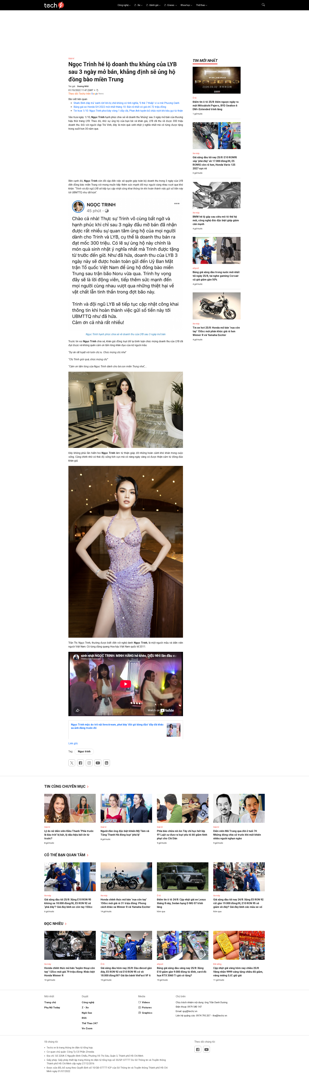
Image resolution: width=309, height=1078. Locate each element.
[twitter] (71, 762)
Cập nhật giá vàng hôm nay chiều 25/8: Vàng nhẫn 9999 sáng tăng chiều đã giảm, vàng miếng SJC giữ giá (238, 972)
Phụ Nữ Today (52, 1007)
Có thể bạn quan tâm (65, 855)
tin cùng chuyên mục (65, 786)
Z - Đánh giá (152, 5)
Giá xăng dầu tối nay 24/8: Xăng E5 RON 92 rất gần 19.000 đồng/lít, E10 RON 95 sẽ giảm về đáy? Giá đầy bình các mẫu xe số (238, 903)
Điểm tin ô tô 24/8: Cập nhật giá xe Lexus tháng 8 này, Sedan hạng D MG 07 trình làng (181, 903)
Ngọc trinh (84, 751)
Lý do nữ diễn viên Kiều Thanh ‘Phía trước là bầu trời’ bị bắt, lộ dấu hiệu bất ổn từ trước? (69, 835)
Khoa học (185, 5)
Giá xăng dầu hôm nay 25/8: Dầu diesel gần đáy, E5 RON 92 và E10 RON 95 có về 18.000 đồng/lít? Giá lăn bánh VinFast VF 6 (126, 972)
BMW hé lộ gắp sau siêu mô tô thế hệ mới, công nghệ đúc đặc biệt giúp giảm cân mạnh (216, 220)
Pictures (147, 1007)
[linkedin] (106, 762)
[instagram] (89, 762)
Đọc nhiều (54, 924)
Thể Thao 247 (90, 1023)
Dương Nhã (83, 86)
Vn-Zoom (87, 1028)
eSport (196, 268)
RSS (84, 1018)
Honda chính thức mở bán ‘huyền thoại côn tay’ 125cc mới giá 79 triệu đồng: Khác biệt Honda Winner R (69, 972)
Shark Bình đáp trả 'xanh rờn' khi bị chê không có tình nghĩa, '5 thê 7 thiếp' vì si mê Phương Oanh (126, 103)
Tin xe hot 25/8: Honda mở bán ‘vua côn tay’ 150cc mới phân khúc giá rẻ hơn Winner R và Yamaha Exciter (216, 331)
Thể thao (200, 5)
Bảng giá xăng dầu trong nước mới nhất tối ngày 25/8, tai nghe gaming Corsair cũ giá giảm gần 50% (216, 276)
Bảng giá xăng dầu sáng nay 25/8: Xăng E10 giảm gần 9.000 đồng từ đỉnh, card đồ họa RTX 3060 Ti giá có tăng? (181, 972)
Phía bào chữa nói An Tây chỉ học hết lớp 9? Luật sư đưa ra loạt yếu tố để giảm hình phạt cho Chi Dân (182, 835)
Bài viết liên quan (77, 99)
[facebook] (80, 762)
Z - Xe (137, 5)
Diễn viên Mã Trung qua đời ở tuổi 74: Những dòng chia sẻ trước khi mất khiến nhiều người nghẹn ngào (237, 835)
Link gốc (73, 743)
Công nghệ (123, 5)
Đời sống (217, 964)
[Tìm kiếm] (261, 5)
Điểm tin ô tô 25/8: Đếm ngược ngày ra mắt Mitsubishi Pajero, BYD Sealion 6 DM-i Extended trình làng (216, 105)
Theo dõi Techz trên (79, 93)
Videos (146, 1002)
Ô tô (195, 98)
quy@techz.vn (190, 1011)
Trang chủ (50, 1002)
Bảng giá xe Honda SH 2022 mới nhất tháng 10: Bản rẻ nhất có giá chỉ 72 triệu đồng (120, 106)
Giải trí (71, 58)
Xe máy (196, 153)
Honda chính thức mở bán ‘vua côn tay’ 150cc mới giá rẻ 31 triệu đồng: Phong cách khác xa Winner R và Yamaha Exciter (125, 903)
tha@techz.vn (220, 1015)
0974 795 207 (203, 1015)
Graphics (147, 1012)
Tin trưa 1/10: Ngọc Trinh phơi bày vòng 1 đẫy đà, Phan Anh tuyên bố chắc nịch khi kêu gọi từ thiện (128, 110)
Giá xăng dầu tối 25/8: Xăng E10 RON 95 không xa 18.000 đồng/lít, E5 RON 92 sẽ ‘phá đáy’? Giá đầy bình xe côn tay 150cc (68, 903)
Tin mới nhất (205, 60)
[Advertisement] (125, 156)
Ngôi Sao (87, 1012)
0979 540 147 (194, 1006)
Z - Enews (169, 5)
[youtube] (97, 762)
